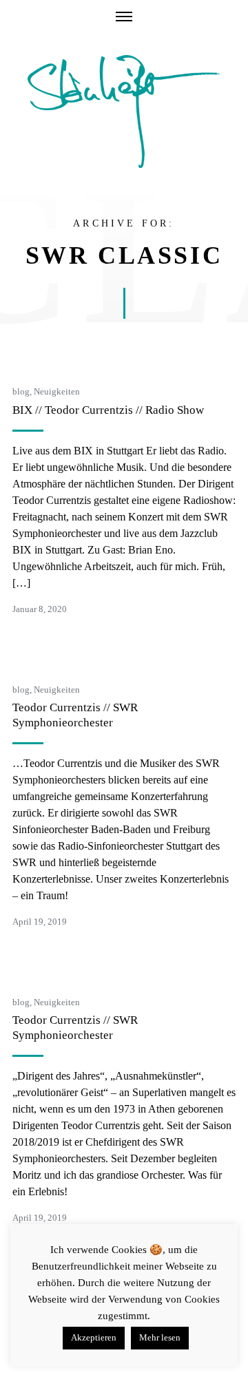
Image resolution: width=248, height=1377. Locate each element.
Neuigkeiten (57, 391)
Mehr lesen (159, 1337)
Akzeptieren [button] (93, 1337)
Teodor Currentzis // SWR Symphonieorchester (75, 714)
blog (21, 391)
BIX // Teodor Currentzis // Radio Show (108, 410)
